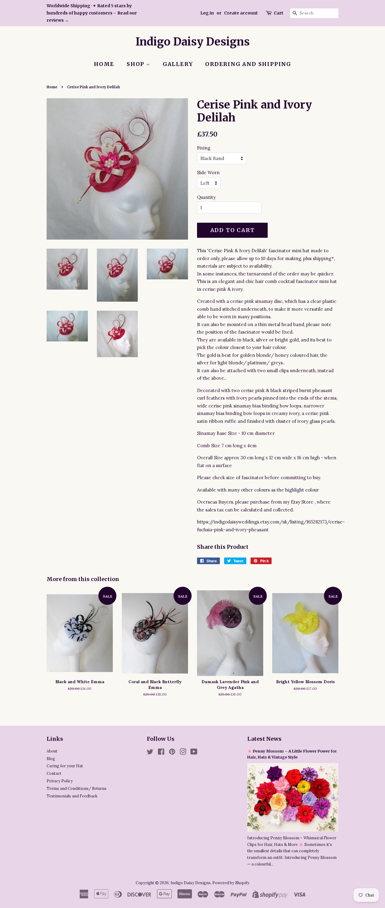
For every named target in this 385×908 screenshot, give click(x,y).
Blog (51, 758)
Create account (241, 13)
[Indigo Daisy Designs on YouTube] (193, 752)
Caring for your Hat (65, 765)
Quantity (206, 197)
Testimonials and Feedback (72, 795)
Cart (278, 13)
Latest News (264, 738)
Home (104, 64)
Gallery (178, 64)
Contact (54, 773)
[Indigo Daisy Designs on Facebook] (161, 752)
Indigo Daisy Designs (193, 41)
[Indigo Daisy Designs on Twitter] (150, 752)
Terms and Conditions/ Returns (76, 788)
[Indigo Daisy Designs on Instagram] (183, 752)
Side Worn (208, 172)
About (52, 751)
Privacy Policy (60, 780)
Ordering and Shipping (248, 64)
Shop (136, 64)
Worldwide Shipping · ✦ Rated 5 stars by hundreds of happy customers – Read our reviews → (92, 13)
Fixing (203, 148)
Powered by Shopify (230, 882)
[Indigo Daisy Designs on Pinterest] (172, 752)
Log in (207, 13)
